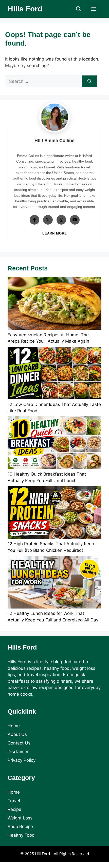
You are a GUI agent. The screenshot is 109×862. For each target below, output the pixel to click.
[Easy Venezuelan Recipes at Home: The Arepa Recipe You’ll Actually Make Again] (54, 304)
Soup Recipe (20, 826)
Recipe (14, 809)
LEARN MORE (54, 233)
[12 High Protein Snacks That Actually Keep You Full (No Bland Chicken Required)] (54, 513)
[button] (78, 8)
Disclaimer (18, 751)
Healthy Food (21, 835)
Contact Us (19, 743)
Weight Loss (20, 817)
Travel (14, 800)
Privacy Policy (21, 760)
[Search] (89, 81)
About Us (17, 734)
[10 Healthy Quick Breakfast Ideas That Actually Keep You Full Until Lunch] (54, 443)
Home (14, 725)
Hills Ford (25, 9)
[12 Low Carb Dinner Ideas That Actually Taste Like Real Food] (54, 374)
